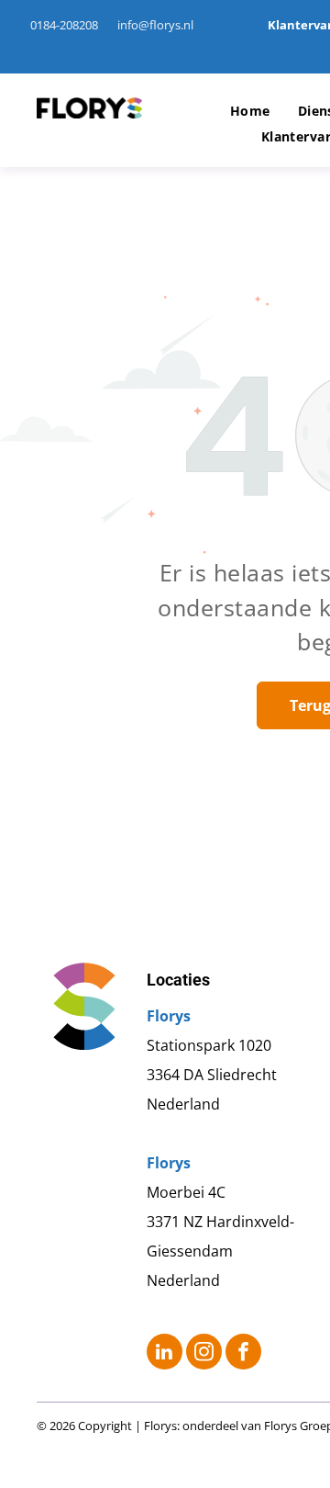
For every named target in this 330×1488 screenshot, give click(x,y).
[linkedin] (164, 1354)
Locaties (178, 979)
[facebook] (243, 1354)
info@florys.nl (155, 25)
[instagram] (204, 1354)
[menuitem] (250, 111)
